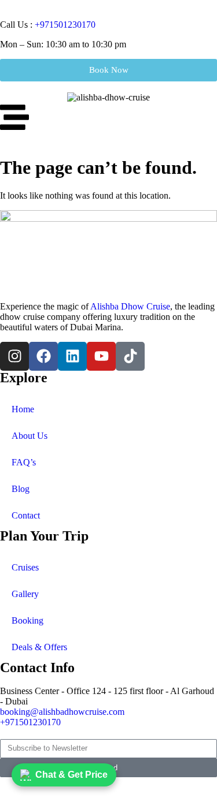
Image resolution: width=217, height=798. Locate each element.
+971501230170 (65, 24)
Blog (21, 489)
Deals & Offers (39, 647)
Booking (27, 620)
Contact (26, 515)
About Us (29, 436)
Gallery (25, 594)
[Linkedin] (72, 356)
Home (23, 409)
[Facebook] (43, 356)
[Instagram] (14, 356)
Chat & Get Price (71, 775)
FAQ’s (24, 462)
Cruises (25, 567)
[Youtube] (101, 356)
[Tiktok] (130, 356)
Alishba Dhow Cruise (130, 306)
